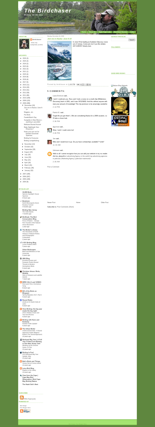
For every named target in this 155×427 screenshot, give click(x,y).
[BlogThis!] (83, 84)
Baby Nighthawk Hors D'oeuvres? (31, 128)
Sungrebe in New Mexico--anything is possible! (33, 121)
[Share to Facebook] (87, 84)
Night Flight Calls (105, 32)
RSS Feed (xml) (29, 399)
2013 (25, 90)
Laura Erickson (58, 96)
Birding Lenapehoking (31, 141)
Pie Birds (27, 115)
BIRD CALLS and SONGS (31, 282)
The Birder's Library (29, 230)
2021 (25, 71)
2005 (25, 179)
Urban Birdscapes (29, 250)
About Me (92, 32)
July (26, 154)
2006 (25, 176)
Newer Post (51, 202)
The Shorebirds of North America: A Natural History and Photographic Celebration (30, 234)
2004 (25, 182)
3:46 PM (56, 133)
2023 (25, 66)
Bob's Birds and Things (31, 361)
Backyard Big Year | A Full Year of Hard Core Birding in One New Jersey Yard (32, 341)
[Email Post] (78, 84)
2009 (25, 100)
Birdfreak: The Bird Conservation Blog (29, 218)
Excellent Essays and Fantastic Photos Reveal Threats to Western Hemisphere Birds (30, 263)
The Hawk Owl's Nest (30, 384)
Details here (87, 46)
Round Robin (27, 300)
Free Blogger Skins (25, 407)
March (26, 165)
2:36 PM (56, 121)
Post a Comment (53, 167)
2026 (25, 58)
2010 (25, 98)
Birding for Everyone (31, 138)
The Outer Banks (27, 212)
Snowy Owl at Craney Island (31, 363)
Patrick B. (56, 112)
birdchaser (37, 39)
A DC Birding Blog (29, 243)
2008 (25, 103)
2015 (25, 85)
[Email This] (80, 84)
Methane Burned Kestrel (32, 124)
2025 (25, 61)
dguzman (56, 127)
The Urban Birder (28, 329)
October (27, 147)
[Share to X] (85, 84)
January (27, 170)
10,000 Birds (27, 192)
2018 (25, 79)
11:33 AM (57, 145)
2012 (25, 93)
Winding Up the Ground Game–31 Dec (30, 346)
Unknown (56, 150)
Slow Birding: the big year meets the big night (32, 310)
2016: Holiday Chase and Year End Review (30, 314)
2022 (25, 69)
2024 (25, 64)
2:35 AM (56, 162)
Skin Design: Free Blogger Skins (78, 424)
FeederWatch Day (30, 117)
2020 (25, 74)
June (26, 157)
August (27, 152)
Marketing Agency (68, 158)
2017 (25, 82)
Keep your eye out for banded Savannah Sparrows (31, 133)
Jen (54, 138)
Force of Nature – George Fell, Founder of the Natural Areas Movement (31, 223)
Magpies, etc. (29, 112)
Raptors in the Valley (29, 370)
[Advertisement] (65, 184)
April (26, 162)
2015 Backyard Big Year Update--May (30, 355)
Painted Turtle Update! (29, 324)
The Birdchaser (48, 11)
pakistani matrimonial (83, 158)
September (28, 149)
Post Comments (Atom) (65, 207)
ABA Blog (26, 258)
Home (84, 32)
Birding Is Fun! (28, 352)
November (28, 144)
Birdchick (26, 201)
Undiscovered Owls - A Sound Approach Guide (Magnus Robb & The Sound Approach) (32, 332)
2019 (25, 77)
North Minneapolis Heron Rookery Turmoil (30, 204)
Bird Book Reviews (120, 32)
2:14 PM (56, 107)
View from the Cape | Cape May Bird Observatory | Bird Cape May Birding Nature (31, 378)
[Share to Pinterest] (90, 84)
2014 (25, 87)
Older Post (104, 202)
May (26, 160)
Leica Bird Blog (28, 368)
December (28, 105)
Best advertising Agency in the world (76, 156)
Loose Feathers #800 (29, 244)
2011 (25, 95)
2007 (25, 174)
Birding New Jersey (29, 210)
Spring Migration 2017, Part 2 (32, 295)
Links (132, 32)
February (27, 168)
